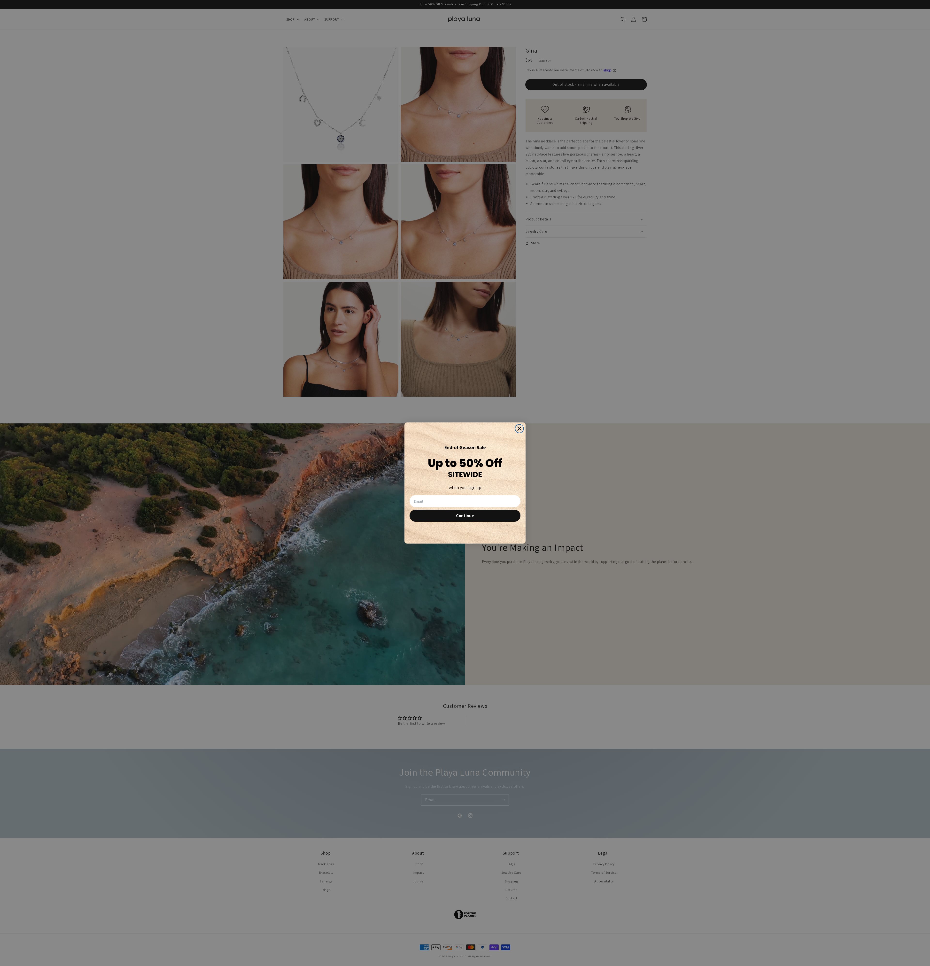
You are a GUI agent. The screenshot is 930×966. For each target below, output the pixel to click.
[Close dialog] (519, 428)
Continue (465, 515)
